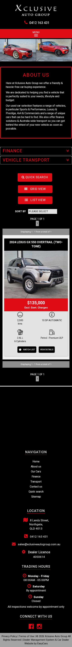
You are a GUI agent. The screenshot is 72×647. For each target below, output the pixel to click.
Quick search (36, 492)
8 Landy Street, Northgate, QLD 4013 (39, 524)
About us (36, 467)
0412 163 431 (39, 22)
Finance (36, 477)
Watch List (29, 349)
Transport (36, 482)
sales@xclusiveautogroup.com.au (38, 544)
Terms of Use (27, 636)
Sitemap (36, 497)
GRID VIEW (37, 189)
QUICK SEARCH (36, 177)
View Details (46, 349)
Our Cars (36, 472)
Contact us (36, 487)
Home (36, 462)
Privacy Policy (10, 636)
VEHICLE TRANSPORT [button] (26, 160)
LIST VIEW (38, 200)
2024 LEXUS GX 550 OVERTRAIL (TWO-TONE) (36, 244)
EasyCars (42, 643)
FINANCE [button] (12, 151)
